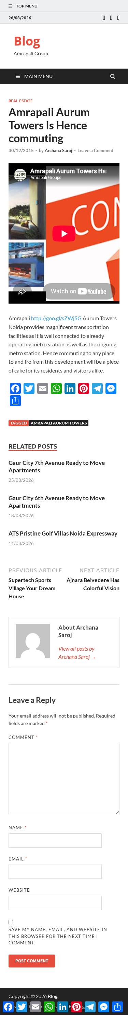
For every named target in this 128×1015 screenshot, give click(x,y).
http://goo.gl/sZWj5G (56, 318)
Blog (27, 41)
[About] (111, 18)
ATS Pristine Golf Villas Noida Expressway (63, 533)
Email (18, 859)
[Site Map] (118, 18)
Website (19, 890)
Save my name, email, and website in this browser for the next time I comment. (58, 936)
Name (18, 827)
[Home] (104, 18)
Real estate (21, 100)
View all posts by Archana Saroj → (77, 652)
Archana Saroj (58, 150)
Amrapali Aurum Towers (59, 422)
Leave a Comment (95, 150)
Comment (23, 737)
